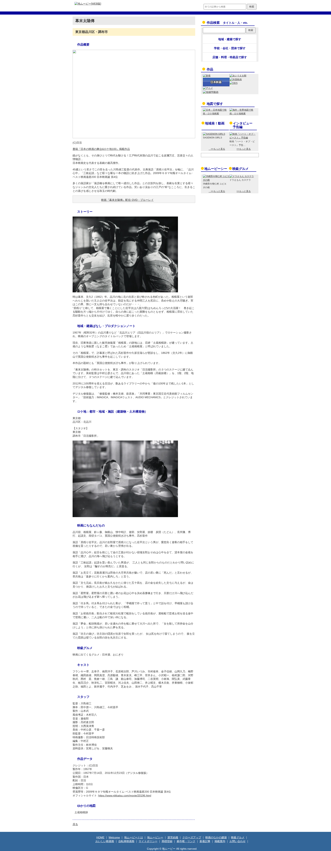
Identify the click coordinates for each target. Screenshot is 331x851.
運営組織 (172, 837)
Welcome (114, 837)
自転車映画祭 (126, 841)
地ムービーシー (215, 169)
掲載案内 (220, 841)
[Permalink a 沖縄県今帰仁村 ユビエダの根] (216, 180)
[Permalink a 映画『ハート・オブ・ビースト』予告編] (242, 137)
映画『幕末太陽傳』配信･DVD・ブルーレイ (127, 199)
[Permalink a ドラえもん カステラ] (241, 176)
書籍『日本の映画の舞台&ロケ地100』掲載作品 (101, 148)
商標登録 (167, 841)
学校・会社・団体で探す (230, 48)
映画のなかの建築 (216, 837)
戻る (75, 824)
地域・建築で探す (229, 39)
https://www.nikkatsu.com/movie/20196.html (124, 795)
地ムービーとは (133, 837)
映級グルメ (240, 169)
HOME (100, 837)
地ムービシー (155, 837)
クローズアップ (191, 837)
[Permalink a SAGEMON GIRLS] (214, 134)
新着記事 (205, 841)
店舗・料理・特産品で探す (229, 57)
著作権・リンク (186, 841)
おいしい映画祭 (104, 841)
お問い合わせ (237, 841)
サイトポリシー (148, 841)
